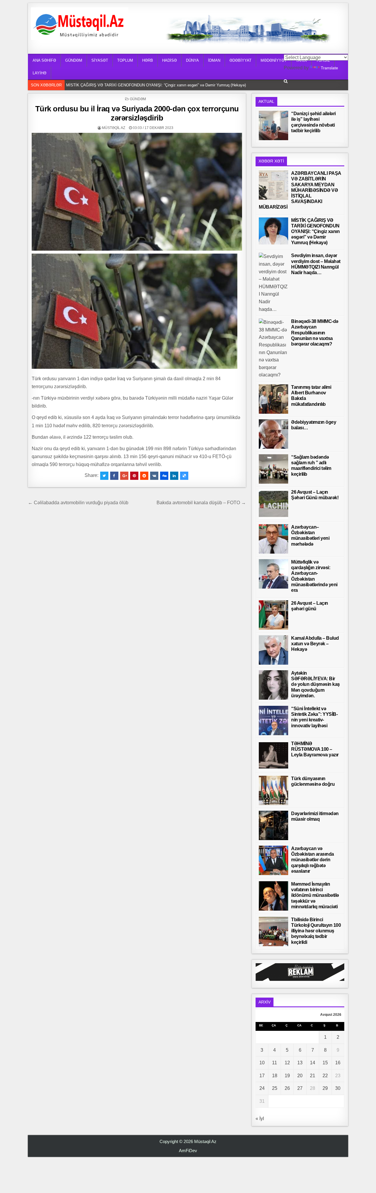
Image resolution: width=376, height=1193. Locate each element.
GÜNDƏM (73, 60)
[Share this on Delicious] (184, 476)
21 (312, 1075)
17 (262, 1075)
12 (287, 1062)
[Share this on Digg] (164, 476)
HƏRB (147, 60)
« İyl (260, 1118)
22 (325, 1075)
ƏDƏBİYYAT (240, 60)
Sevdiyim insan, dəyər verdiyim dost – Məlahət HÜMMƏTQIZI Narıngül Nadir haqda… (139, 85)
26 (287, 1088)
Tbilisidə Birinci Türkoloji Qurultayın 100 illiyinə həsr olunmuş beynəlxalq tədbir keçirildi (316, 931)
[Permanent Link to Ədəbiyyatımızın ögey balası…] (273, 434)
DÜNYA (192, 60)
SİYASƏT (99, 60)
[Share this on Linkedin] (174, 476)
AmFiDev (188, 1150)
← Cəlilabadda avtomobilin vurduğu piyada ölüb (78, 502)
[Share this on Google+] (124, 476)
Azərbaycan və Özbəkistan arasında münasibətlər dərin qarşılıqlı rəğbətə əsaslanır (312, 860)
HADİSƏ (169, 60)
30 (337, 1088)
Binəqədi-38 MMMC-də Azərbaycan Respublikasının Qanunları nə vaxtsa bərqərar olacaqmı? (314, 332)
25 (274, 1088)
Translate (329, 68)
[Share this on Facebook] (114, 476)
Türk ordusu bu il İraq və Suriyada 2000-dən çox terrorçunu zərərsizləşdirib (137, 113)
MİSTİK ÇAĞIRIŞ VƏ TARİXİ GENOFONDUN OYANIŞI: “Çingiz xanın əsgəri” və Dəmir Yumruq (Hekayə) (315, 231)
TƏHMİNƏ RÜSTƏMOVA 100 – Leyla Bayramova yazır (315, 749)
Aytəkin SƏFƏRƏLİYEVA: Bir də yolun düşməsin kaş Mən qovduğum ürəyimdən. (315, 684)
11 (274, 1062)
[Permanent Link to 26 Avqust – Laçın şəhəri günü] (273, 615)
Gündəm (138, 99)
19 (287, 1075)
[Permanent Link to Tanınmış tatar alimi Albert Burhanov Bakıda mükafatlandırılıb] (273, 399)
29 (325, 1088)
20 (300, 1075)
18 (274, 1075)
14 (312, 1062)
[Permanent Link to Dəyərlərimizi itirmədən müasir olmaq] (273, 825)
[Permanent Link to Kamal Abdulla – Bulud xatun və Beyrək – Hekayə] (273, 650)
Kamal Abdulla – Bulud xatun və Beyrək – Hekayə (315, 644)
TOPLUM (125, 60)
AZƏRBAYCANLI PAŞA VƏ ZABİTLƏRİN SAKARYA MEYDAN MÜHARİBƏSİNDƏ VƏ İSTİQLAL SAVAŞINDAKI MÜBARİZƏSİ (300, 190)
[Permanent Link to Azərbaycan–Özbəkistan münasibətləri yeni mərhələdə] (273, 539)
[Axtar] (286, 81)
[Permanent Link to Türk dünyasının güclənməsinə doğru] (273, 790)
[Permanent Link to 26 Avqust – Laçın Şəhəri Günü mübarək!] (273, 504)
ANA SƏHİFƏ (44, 60)
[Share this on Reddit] (144, 476)
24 (262, 1088)
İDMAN (214, 60)
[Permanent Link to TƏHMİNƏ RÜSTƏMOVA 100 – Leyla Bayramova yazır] (273, 755)
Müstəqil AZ (113, 128)
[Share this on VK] (154, 476)
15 (325, 1062)
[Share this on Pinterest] (134, 476)
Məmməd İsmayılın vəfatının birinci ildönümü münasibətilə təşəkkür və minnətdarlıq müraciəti (315, 895)
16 (337, 1062)
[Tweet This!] (104, 476)
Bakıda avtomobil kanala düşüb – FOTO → (201, 502)
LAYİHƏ (39, 73)
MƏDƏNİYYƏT (274, 60)
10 (262, 1062)
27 (300, 1088)
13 (300, 1062)
